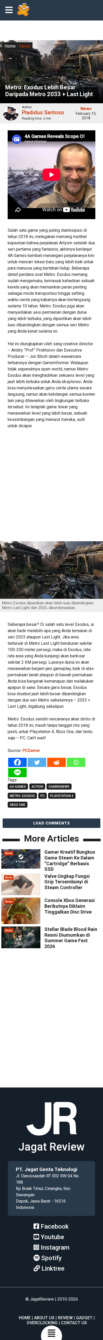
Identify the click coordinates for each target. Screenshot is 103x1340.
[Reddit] (56, 762)
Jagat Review (51, 1146)
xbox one (17, 805)
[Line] (17, 772)
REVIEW (65, 1317)
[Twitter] (37, 762)
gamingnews (59, 786)
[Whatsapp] (76, 762)
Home (10, 46)
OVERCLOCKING (42, 1322)
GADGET (84, 1317)
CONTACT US (74, 1322)
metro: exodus (22, 796)
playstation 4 (61, 796)
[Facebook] (17, 762)
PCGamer (31, 750)
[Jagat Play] (23, 10)
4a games (18, 786)
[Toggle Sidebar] (10, 10)
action (37, 786)
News (25, 46)
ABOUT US (44, 1317)
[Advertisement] (51, 485)
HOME (25, 1317)
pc (42, 796)
